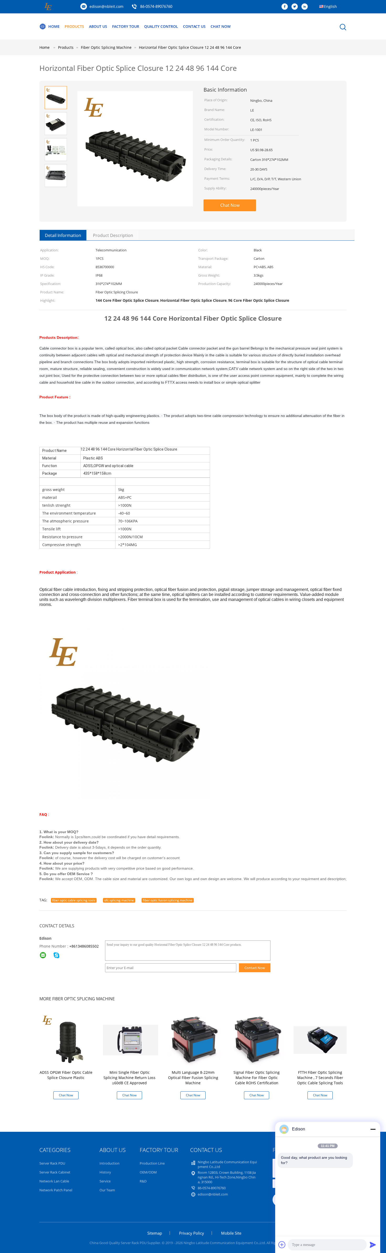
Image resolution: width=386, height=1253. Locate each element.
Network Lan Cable (54, 1181)
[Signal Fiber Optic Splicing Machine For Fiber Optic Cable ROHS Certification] (258, 1039)
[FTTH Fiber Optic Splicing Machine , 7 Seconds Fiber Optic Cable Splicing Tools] (321, 1039)
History (105, 1172)
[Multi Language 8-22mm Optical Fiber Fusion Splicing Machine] (194, 1039)
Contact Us (194, 26)
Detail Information (63, 235)
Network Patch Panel (55, 1190)
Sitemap (154, 1233)
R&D (143, 1181)
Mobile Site (231, 1233)
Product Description (113, 235)
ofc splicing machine (119, 900)
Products (74, 26)
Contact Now (254, 967)
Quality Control (161, 26)
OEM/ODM (148, 1172)
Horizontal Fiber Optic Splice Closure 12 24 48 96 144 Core (190, 47)
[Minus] (373, 1129)
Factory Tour (125, 26)
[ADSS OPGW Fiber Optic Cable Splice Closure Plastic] (67, 1039)
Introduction (109, 1163)
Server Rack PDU (52, 1163)
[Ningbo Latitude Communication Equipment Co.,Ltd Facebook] (286, 6)
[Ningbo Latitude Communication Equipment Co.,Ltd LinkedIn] (306, 6)
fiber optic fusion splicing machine (167, 900)
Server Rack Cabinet (54, 1172)
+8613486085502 (84, 946)
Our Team (107, 1190)
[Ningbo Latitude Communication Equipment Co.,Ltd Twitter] (296, 6)
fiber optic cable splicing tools (73, 900)
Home (54, 26)
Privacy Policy (191, 1233)
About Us (98, 26)
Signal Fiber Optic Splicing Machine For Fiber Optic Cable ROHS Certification (256, 1077)
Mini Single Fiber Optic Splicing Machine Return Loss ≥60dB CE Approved (129, 1077)
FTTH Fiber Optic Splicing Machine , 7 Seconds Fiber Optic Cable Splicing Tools (320, 1077)
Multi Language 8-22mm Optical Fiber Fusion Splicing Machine (193, 1077)
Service (105, 1181)
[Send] (373, 1244)
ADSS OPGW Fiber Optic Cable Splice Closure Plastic (66, 1075)
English (330, 6)
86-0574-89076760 (156, 7)
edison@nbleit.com (106, 6)
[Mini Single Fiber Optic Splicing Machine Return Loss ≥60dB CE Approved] (130, 1039)
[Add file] (282, 1244)
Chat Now (221, 26)
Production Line (152, 1163)
